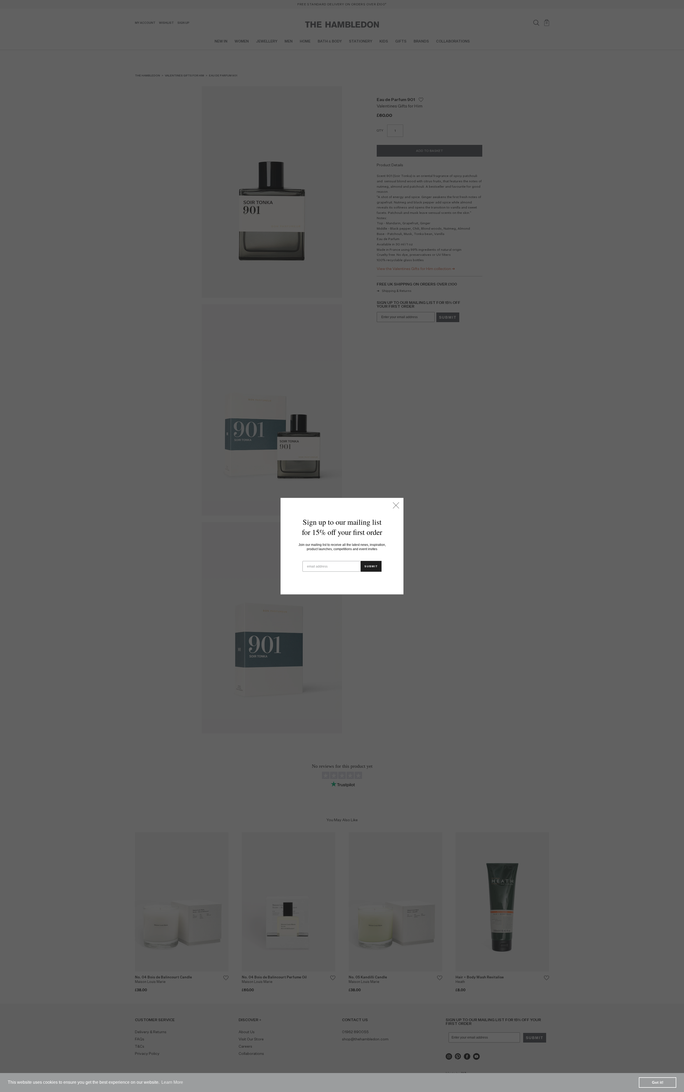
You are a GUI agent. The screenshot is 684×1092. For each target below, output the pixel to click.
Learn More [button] (172, 1082)
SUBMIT (371, 566)
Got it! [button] (657, 1082)
